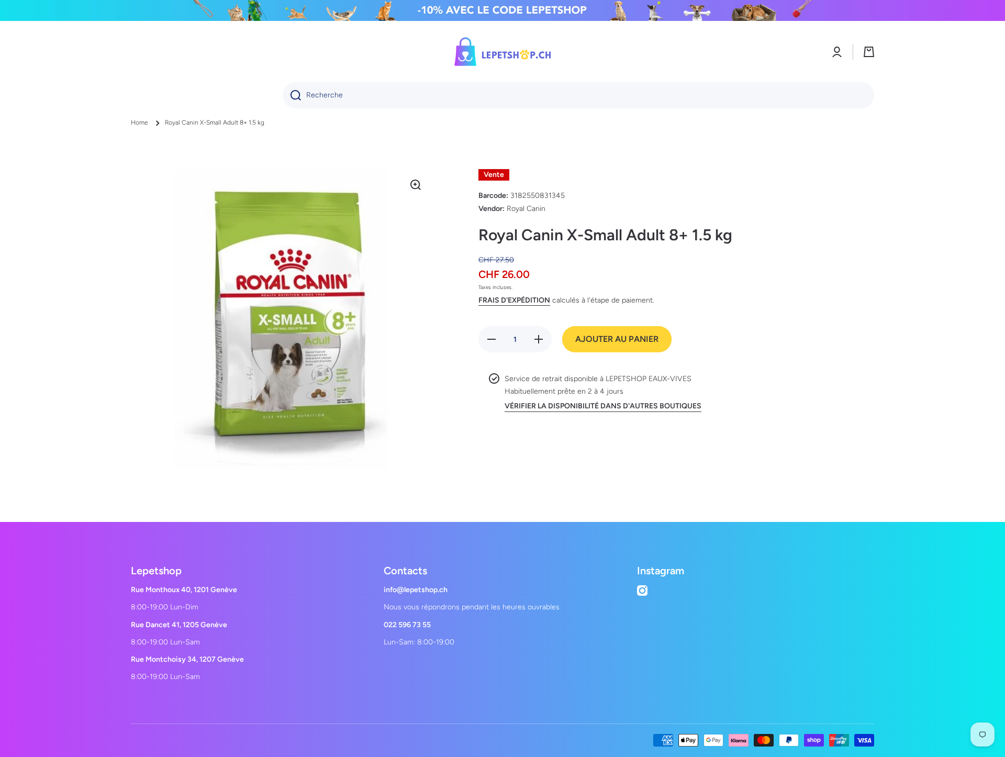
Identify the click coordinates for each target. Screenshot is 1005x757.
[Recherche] (292, 95)
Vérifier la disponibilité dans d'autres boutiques (603, 406)
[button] (869, 52)
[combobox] (578, 95)
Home (139, 122)
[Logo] (502, 51)
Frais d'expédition (514, 300)
